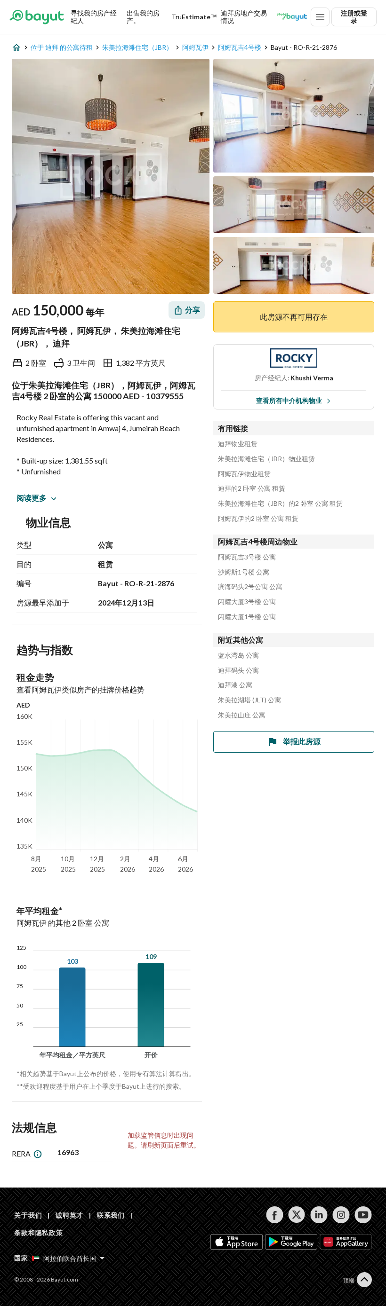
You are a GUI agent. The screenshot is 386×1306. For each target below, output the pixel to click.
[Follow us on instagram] (341, 1214)
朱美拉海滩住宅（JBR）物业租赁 (266, 459)
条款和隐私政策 (38, 1232)
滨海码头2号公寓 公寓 (250, 586)
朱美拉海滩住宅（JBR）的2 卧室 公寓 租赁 (280, 503)
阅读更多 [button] (31, 497)
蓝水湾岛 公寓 (238, 655)
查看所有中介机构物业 (289, 400)
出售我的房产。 (143, 16)
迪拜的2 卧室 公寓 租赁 (251, 488)
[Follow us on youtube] (363, 1214)
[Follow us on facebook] (274, 1214)
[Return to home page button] (36, 16)
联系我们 (111, 1215)
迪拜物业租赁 (237, 444)
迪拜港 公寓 (235, 685)
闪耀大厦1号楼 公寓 (247, 617)
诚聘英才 (69, 1215)
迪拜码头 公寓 (238, 670)
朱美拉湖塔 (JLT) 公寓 (249, 700)
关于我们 (28, 1215)
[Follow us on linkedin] (319, 1214)
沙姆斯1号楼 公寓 (243, 572)
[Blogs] (292, 17)
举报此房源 (302, 741)
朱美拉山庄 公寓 (241, 715)
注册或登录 (354, 16)
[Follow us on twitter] (297, 1214)
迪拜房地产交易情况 (244, 16)
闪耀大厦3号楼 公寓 (247, 602)
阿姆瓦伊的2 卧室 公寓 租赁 (258, 518)
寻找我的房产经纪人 (94, 16)
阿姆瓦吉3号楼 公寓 (247, 557)
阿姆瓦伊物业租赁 (244, 474)
